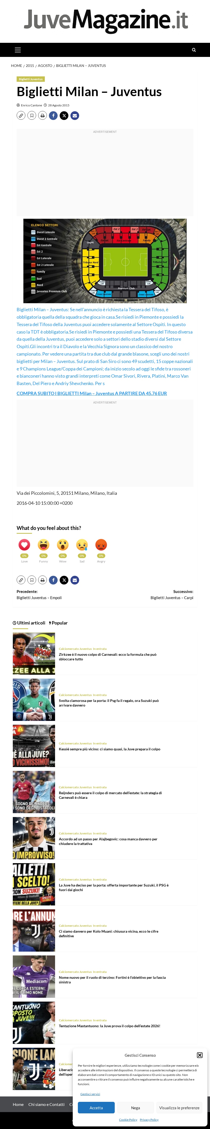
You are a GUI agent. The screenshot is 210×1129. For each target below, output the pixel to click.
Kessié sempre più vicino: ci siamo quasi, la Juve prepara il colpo (109, 749)
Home (18, 1104)
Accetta (96, 1107)
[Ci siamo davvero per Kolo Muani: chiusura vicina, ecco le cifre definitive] (34, 929)
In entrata (100, 649)
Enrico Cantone (31, 105)
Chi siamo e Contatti (46, 1104)
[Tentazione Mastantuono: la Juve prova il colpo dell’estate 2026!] (34, 1022)
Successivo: (172, 594)
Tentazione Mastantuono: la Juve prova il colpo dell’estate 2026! (109, 1026)
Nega (135, 1107)
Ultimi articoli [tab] (30, 623)
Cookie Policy (128, 1120)
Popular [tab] (59, 623)
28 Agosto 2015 (58, 105)
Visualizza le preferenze (179, 1107)
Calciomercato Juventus (75, 649)
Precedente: (39, 594)
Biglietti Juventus (31, 79)
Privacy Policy (149, 1120)
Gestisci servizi (90, 1094)
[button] (199, 1055)
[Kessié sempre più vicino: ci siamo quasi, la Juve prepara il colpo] (34, 745)
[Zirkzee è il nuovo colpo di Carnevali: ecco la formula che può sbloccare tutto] (34, 652)
